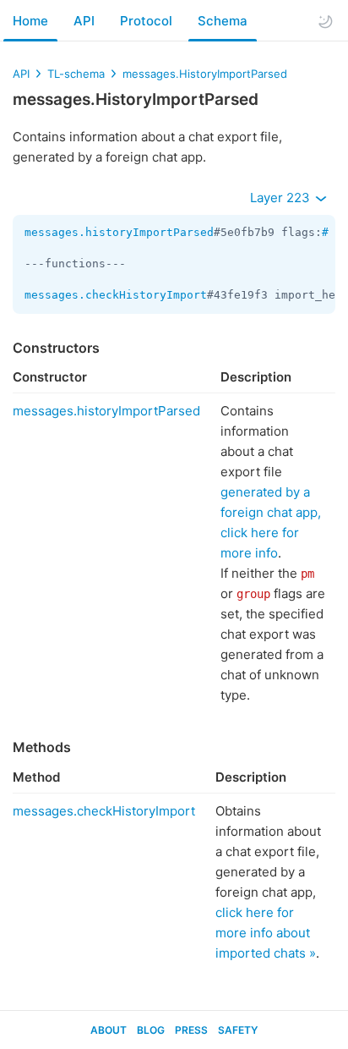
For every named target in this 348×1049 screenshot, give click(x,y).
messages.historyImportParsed (119, 232)
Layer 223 (281, 197)
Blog (151, 1030)
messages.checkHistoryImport (115, 294)
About (108, 1030)
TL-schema (76, 73)
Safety (238, 1030)
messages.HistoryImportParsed (204, 73)
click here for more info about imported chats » (265, 932)
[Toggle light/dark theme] (325, 21)
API (84, 21)
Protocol (146, 21)
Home (30, 21)
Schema (222, 21)
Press (191, 1030)
